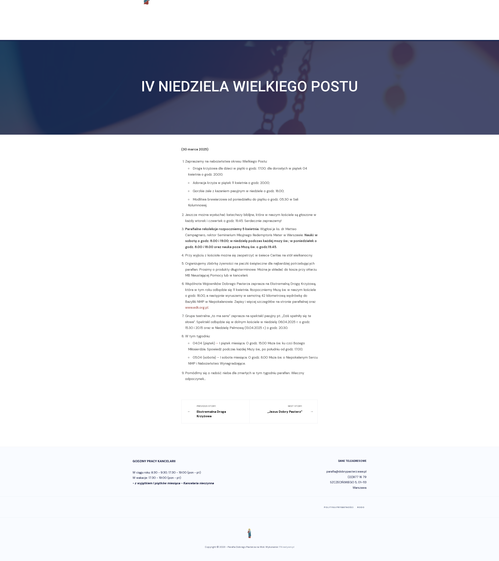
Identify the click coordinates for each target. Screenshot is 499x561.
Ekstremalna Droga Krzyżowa (211, 411)
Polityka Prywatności (339, 507)
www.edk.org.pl (196, 307)
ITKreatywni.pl (286, 547)
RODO (361, 507)
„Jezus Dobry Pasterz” (284, 409)
